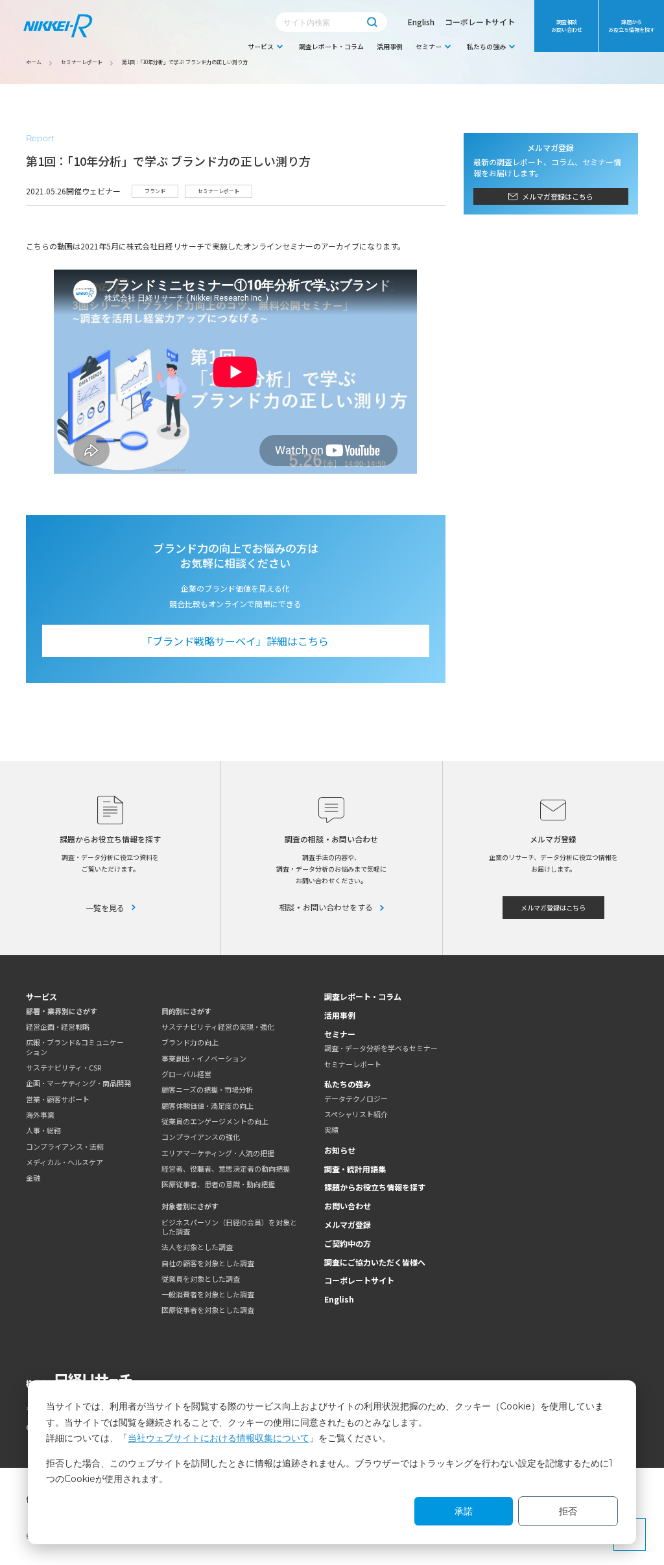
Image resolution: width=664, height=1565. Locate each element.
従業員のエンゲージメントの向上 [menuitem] (214, 1121)
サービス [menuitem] (261, 46)
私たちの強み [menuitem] (486, 46)
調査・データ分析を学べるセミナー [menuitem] (381, 1047)
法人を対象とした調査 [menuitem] (197, 1246)
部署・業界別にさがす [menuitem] (61, 1010)
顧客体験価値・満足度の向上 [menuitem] (207, 1105)
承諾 (464, 1511)
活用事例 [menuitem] (390, 46)
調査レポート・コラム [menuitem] (331, 46)
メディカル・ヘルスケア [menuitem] (64, 1161)
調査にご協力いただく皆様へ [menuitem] (374, 1262)
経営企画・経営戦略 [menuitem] (57, 1026)
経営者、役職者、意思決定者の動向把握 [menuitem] (225, 1168)
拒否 (568, 1511)
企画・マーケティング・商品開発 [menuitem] (78, 1082)
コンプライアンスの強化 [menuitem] (200, 1136)
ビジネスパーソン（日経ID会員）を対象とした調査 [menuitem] (229, 1227)
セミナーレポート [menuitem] (352, 1064)
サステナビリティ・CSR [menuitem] (63, 1067)
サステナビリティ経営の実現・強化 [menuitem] (217, 1026)
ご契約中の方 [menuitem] (347, 1243)
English (421, 22)
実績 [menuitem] (331, 1129)
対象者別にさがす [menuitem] (190, 1206)
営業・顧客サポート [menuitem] (57, 1099)
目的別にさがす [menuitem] (186, 1010)
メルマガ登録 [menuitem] (347, 1224)
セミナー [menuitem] (429, 46)
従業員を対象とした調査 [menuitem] (200, 1278)
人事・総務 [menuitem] (43, 1130)
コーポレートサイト (480, 22)
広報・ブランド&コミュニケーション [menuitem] (75, 1047)
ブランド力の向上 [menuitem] (190, 1042)
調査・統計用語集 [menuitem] (355, 1168)
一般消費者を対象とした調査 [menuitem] (207, 1294)
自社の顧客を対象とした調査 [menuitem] (207, 1263)
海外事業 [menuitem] (40, 1114)
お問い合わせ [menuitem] (347, 1205)
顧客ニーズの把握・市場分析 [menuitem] (207, 1089)
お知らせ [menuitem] (339, 1149)
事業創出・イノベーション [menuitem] (203, 1058)
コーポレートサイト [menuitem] (359, 1280)
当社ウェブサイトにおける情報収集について (218, 1438)
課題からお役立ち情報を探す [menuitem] (631, 25)
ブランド (155, 190)
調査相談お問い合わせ (566, 25)
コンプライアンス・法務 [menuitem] (65, 1146)
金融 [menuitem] (33, 1177)
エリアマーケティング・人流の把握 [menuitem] (217, 1152)
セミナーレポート (218, 190)
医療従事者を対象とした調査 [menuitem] (207, 1309)
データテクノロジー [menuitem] (356, 1098)
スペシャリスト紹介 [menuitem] (356, 1114)
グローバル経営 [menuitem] (186, 1073)
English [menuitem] (339, 1298)
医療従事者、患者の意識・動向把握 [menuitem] (218, 1183)
